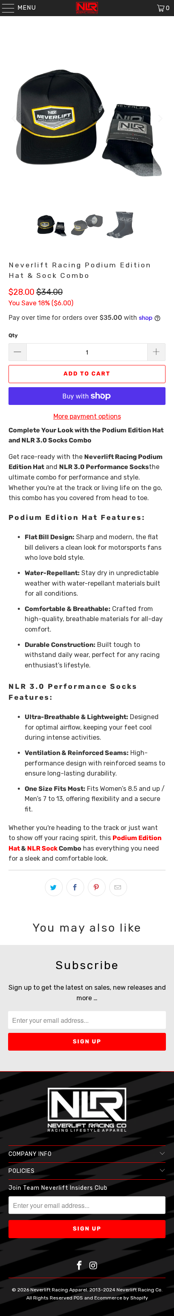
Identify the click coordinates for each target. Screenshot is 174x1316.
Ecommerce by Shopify (121, 1298)
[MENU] (4, 8)
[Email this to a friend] (118, 887)
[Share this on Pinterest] (97, 887)
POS (78, 1298)
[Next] (159, 118)
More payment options (87, 416)
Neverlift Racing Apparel (58, 1290)
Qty (13, 335)
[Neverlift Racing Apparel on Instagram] (94, 1266)
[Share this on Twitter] (54, 887)
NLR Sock (42, 848)
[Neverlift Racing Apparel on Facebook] (80, 1266)
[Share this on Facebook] (75, 887)
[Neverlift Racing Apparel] (87, 8)
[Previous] (14, 118)
